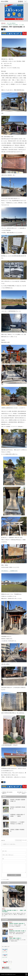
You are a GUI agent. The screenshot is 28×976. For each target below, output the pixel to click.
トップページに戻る (5, 879)
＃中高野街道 (9, 24)
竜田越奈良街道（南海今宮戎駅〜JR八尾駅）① (17, 930)
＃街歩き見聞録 (15, 24)
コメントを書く (21, 24)
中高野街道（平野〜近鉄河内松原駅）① (7, 793)
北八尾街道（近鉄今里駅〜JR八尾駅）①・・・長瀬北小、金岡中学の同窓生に (14, 911)
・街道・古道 (8, 23)
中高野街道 (13, 23)
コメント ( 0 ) (24, 840)
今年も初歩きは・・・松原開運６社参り (9, 570)
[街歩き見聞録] (6, 1)
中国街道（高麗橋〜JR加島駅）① (15, 938)
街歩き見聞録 (7, 974)
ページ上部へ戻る (26, 974)
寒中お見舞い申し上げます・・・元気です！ (21, 793)
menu (25, 1)
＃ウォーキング (4, 24)
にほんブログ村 (4, 951)
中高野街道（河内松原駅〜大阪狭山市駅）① (17, 923)
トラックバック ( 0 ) (18, 840)
